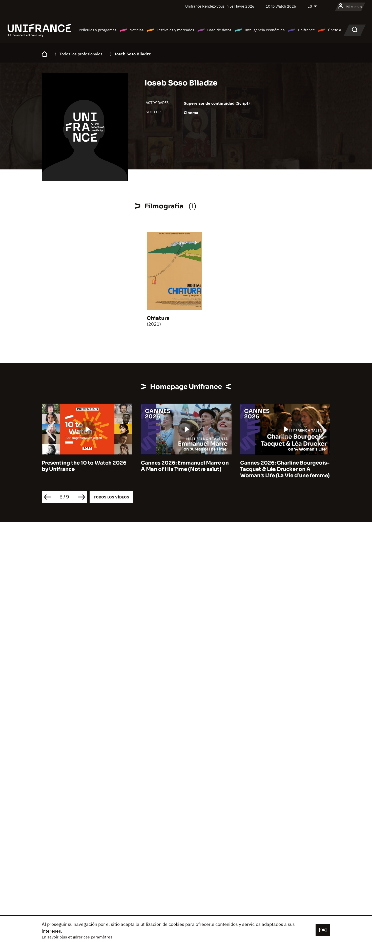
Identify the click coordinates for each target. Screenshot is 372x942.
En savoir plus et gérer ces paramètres (77, 936)
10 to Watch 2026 (281, 6)
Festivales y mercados (175, 30)
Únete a (334, 30)
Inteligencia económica (264, 30)
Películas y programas (97, 30)
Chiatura (158, 318)
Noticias (136, 30)
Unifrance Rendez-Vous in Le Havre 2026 (219, 6)
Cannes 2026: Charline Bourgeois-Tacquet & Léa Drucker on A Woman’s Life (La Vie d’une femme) (285, 469)
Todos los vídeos (111, 497)
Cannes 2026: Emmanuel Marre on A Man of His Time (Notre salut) (185, 466)
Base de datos (219, 30)
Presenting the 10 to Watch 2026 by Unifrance (84, 466)
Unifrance (306, 30)
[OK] (323, 930)
